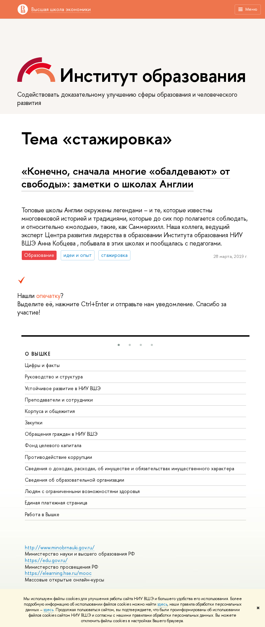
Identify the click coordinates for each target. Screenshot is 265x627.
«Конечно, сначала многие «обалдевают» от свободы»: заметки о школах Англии (125, 177)
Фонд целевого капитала (53, 445)
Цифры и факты (42, 365)
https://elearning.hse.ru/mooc (58, 573)
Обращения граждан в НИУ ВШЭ (61, 434)
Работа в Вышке (42, 514)
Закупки (33, 422)
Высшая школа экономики (61, 9)
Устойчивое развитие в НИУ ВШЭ (63, 388)
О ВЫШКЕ (38, 353)
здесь (162, 604)
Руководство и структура (54, 376)
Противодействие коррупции (58, 457)
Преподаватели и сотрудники (59, 399)
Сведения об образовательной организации (74, 479)
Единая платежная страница (56, 502)
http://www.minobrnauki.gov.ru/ (60, 547)
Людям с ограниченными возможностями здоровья (82, 491)
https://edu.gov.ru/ (46, 560)
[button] (118, 345)
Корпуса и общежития (50, 411)
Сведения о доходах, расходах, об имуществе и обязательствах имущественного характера (129, 468)
